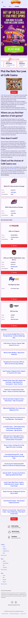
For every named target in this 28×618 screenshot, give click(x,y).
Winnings (5, 567)
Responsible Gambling (14, 613)
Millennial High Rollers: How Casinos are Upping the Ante (14, 409)
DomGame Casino (14, 237)
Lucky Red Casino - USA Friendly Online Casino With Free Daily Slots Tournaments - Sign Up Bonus (14, 428)
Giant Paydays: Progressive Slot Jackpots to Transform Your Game (14, 372)
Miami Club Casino (14, 319)
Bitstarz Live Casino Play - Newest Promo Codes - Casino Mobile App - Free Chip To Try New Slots (14, 511)
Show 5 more (4, 555)
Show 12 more (4, 569)
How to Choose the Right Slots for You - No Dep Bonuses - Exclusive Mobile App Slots (14, 335)
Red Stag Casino (14, 266)
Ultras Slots (19, 65)
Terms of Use (23, 613)
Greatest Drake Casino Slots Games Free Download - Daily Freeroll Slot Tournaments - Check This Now (14, 382)
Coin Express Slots (8, 65)
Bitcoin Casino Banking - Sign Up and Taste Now (14, 353)
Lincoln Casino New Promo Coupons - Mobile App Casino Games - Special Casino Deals (14, 484)
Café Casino (3, 95)
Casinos (2, 544)
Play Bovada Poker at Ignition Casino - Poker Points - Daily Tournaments (14, 399)
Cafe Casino (13, 192)
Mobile (4, 561)
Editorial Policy (5, 613)
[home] (15, 3)
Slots (2, 573)
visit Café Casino (13, 168)
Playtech (4, 548)
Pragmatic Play (6, 551)
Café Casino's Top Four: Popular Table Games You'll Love (14, 344)
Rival (4, 553)
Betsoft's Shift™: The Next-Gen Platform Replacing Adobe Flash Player (14, 474)
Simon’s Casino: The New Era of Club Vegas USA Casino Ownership (14, 446)
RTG (4, 577)
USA (4, 565)
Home (4, 6)
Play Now (14, 92)
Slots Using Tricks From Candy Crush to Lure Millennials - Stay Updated (14, 418)
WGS (4, 546)
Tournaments (5, 563)
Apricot (4, 581)
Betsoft (4, 579)
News (10, 6)
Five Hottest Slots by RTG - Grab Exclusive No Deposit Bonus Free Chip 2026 (14, 456)
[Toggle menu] (2, 2)
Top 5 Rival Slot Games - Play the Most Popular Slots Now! (14, 501)
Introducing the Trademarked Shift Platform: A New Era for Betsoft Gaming (14, 464)
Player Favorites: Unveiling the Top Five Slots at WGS (14, 492)
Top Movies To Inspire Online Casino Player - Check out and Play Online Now (14, 390)
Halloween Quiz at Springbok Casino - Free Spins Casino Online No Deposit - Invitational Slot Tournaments (13, 437)
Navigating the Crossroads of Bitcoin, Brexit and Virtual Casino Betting (14, 362)
